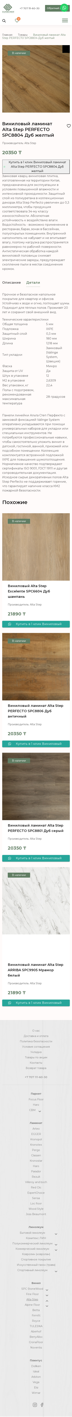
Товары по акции (36, 1057)
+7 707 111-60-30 (30, 8)
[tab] (11, 283)
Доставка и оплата (36, 1036)
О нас (36, 1030)
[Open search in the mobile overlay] (4, 20)
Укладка (36, 1052)
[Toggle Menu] (65, 20)
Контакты (36, 1062)
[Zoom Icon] (66, 49)
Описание (11, 283)
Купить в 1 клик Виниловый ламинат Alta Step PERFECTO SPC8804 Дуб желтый (37, 166)
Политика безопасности (36, 1041)
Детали (33, 283)
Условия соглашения (36, 1046)
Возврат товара (36, 1068)
